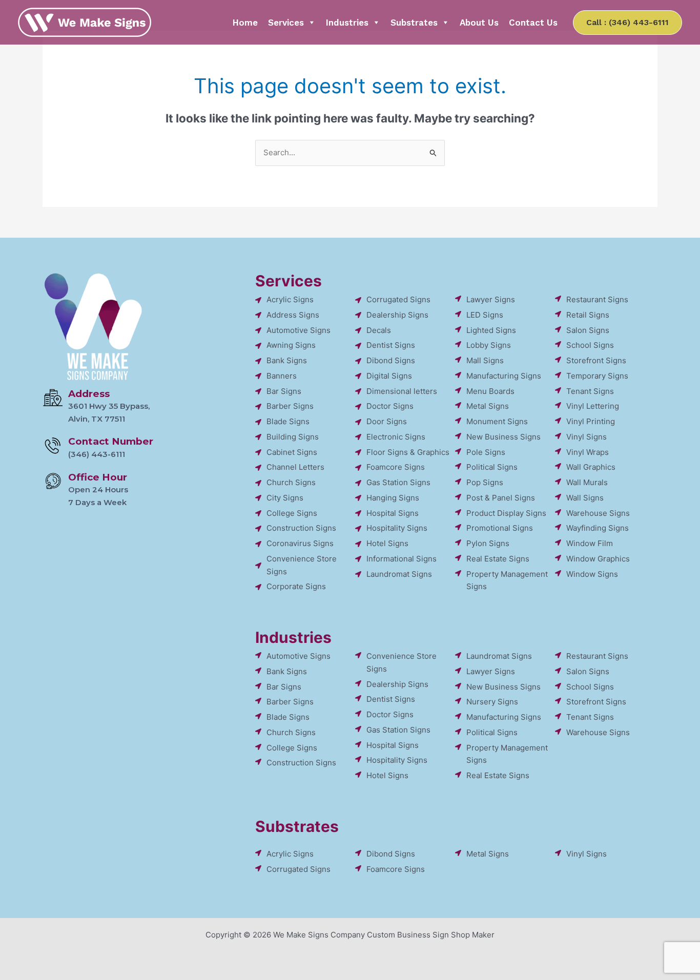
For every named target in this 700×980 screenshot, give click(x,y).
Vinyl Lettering (592, 406)
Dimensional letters (401, 391)
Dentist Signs (390, 345)
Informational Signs (401, 559)
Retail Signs (587, 315)
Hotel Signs (387, 543)
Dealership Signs (397, 315)
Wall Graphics (590, 467)
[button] (627, 22)
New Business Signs (503, 437)
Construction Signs (301, 528)
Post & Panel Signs (500, 498)
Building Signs (292, 437)
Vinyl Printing (590, 421)
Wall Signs (585, 498)
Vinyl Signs (586, 437)
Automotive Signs (298, 330)
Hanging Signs (392, 498)
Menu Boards (490, 391)
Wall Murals (587, 482)
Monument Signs (497, 421)
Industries (347, 22)
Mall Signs (485, 360)
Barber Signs (290, 406)
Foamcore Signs (395, 467)
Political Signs (492, 467)
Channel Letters (295, 467)
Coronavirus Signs (300, 543)
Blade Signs (288, 421)
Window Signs (592, 574)
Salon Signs (587, 330)
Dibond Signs (390, 360)
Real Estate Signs (497, 559)
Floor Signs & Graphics (407, 452)
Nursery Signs (492, 701)
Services (286, 22)
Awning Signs (291, 345)
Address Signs (292, 315)
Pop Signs (484, 482)
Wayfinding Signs (597, 528)
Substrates (414, 22)
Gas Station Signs (398, 482)
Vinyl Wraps (587, 452)
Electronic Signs (395, 437)
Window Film (589, 543)
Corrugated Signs (398, 299)
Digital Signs (389, 376)
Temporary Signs (597, 376)
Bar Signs (283, 391)
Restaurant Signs (597, 299)
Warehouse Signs (598, 513)
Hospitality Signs (396, 528)
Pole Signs (485, 452)
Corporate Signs (296, 586)
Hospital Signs (392, 513)
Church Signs (291, 482)
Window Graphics (598, 559)
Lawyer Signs (490, 299)
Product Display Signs (506, 513)
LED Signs (484, 315)
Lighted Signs (491, 330)
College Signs (291, 513)
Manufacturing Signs (503, 376)
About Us (479, 22)
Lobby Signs (488, 345)
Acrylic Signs (290, 299)
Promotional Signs (499, 528)
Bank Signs (286, 360)
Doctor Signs (390, 406)
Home (245, 22)
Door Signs (386, 421)
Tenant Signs (590, 391)
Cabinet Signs (291, 452)
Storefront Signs (596, 360)
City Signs (284, 498)
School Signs (590, 345)
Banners (281, 376)
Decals (378, 330)
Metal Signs (487, 406)
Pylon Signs (487, 543)
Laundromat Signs (399, 574)
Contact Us (533, 22)
